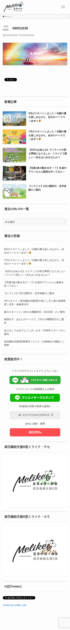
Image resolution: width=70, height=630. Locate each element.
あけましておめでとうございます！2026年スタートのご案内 (34, 332)
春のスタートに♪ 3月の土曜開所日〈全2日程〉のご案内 (34, 312)
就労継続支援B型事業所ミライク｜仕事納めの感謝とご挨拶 (34, 343)
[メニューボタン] (63, 7)
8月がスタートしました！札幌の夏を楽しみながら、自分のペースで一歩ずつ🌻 (34, 251)
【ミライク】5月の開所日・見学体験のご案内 (29, 293)
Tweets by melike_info (14, 605)
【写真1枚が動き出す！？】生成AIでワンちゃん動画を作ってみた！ (34, 284)
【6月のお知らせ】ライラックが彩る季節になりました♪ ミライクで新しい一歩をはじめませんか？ (34, 273)
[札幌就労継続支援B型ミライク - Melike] (13, 7)
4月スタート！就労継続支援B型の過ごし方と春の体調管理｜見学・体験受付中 (35, 302)
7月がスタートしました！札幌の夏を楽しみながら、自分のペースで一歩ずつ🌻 (34, 262)
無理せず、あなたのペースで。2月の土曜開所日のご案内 (34, 321)
